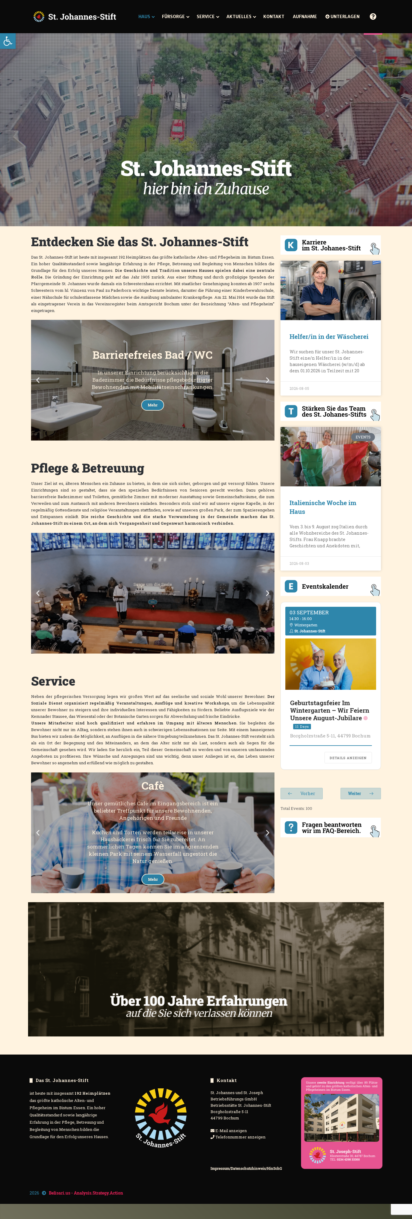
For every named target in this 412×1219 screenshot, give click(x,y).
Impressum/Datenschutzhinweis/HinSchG (246, 1168)
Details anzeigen (348, 758)
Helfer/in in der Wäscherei (329, 336)
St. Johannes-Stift (309, 631)
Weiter (355, 793)
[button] (8, 41)
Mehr (153, 416)
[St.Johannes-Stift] (75, 16)
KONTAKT (273, 16)
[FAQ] (373, 16)
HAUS (144, 16)
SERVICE (206, 16)
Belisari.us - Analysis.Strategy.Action (86, 1193)
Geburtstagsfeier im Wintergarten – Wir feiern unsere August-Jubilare (329, 710)
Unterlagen (345, 16)
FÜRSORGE (173, 16)
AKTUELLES (239, 16)
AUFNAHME (305, 16)
